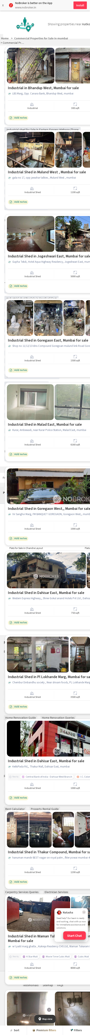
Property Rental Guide (45, 809)
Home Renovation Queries (58, 718)
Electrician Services (56, 892)
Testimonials (31, 985)
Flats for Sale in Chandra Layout (26, 548)
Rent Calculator (15, 809)
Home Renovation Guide (20, 718)
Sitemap (48, 985)
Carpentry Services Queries (22, 892)
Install (80, 5)
